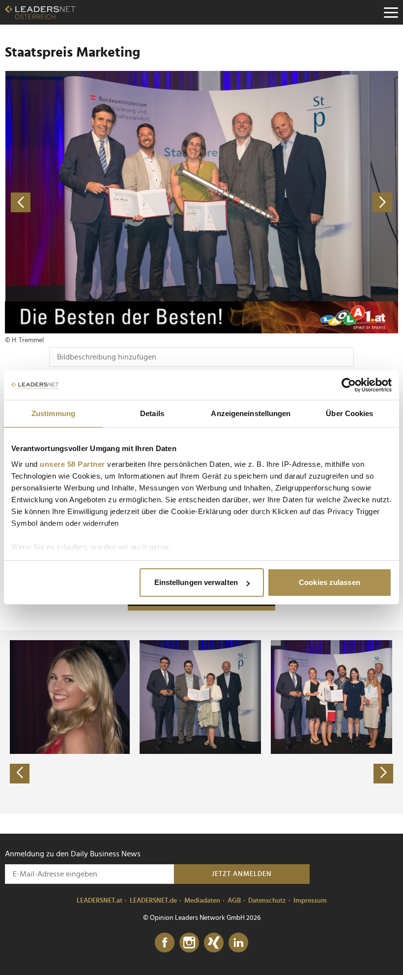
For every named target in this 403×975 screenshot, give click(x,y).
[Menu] (390, 12)
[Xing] (214, 943)
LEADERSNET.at (99, 900)
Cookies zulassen (329, 582)
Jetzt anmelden (242, 874)
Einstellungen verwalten (196, 582)
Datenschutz (267, 900)
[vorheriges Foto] (103, 202)
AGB (234, 900)
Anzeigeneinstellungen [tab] (250, 413)
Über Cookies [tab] (349, 413)
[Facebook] (164, 943)
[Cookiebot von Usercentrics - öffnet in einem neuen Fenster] (349, 385)
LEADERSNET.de (153, 900)
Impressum (310, 900)
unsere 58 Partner (72, 464)
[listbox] (201, 722)
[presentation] (19, 773)
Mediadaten (202, 900)
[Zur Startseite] (40, 12)
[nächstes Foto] (300, 202)
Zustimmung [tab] (53, 413)
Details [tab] (152, 413)
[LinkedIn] (238, 943)
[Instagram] (189, 943)
